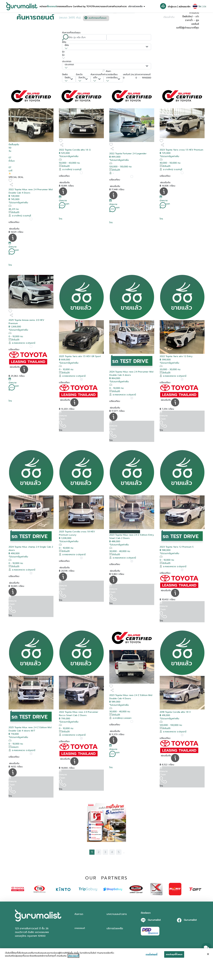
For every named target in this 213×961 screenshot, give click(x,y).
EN (204, 6)
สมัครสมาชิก (184, 6)
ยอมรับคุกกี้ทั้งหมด (174, 954)
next (128, 851)
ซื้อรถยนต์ (52, 6)
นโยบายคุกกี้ (73, 955)
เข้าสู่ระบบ (172, 6)
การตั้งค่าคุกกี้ (151, 954)
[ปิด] (208, 954)
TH (199, 6)
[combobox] (106, 47)
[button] (43, 6)
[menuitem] (43, 6)
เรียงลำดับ (168, 17)
